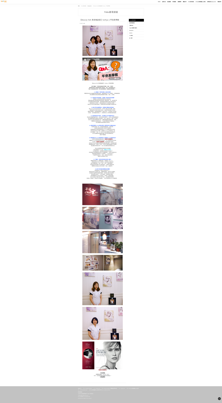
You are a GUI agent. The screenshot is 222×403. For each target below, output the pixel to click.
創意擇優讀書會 (132, 22)
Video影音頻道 (191, 1)
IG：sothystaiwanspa (82, 389)
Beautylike (131, 30)
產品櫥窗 (169, 1)
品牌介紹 (164, 1)
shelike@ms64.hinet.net (83, 395)
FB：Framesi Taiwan (87, 388)
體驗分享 (184, 1)
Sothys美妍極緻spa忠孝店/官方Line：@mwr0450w (99, 389)
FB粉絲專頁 (102, 376)
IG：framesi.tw (97, 388)
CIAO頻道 (131, 35)
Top (219, 398)
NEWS (159, 1)
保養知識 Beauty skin (211, 1)
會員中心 (80, 388)
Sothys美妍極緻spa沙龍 (200, 1)
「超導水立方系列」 (107, 149)
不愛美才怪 (131, 25)
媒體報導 (179, 1)
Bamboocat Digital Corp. (83, 398)
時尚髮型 (174, 1)
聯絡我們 (219, 1)
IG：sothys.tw (122, 388)
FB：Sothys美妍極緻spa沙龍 (133, 388)
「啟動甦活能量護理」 (109, 139)
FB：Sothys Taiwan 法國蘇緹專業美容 (109, 388)
